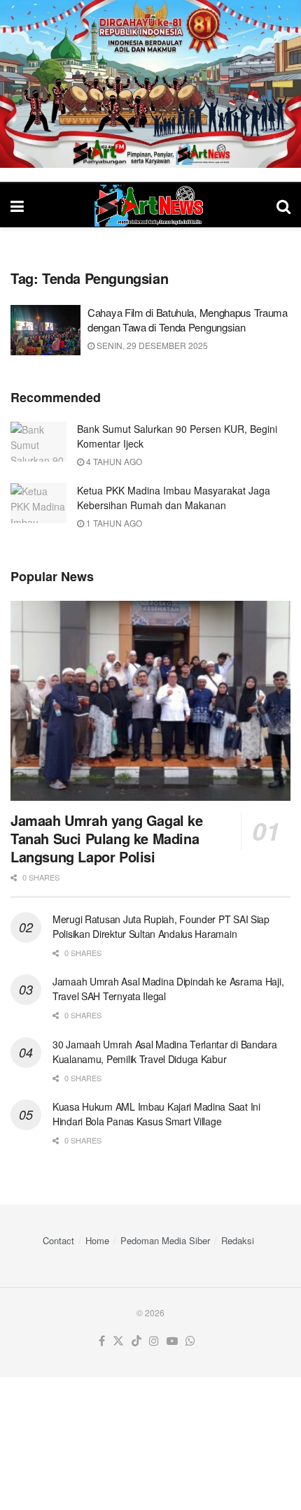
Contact (58, 1240)
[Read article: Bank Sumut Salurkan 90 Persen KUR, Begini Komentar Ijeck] (38, 442)
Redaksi (237, 1240)
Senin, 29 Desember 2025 (151, 345)
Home (97, 1240)
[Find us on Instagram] (154, 1341)
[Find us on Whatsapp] (190, 1341)
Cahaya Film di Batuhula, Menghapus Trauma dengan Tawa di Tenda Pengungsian (188, 319)
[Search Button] (283, 205)
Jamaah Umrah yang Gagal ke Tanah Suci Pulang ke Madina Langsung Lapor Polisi (106, 838)
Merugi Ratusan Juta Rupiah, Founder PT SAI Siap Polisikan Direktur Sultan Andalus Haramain (161, 926)
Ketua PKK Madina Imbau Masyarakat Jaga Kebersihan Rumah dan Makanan (173, 497)
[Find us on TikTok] (136, 1341)
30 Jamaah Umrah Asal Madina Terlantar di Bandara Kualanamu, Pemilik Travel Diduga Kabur (164, 1051)
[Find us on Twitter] (118, 1341)
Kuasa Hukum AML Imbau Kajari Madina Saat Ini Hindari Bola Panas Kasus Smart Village (156, 1113)
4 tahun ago (113, 461)
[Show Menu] (17, 205)
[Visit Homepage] (150, 206)
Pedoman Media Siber (165, 1240)
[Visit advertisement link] (150, 84)
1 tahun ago (113, 523)
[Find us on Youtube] (172, 1341)
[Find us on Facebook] (102, 1341)
